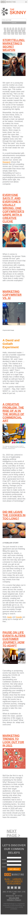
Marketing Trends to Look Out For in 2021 (13, 740)
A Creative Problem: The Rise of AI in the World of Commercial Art (13, 412)
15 (5, 33)
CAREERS (16, 879)
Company (5, 863)
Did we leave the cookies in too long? (14, 515)
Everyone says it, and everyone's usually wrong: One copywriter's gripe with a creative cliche (13, 208)
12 (16, 31)
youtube (19, 886)
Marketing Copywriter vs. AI (12, 295)
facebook (8, 886)
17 (13, 33)
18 (16, 33)
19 (20, 33)
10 (8, 31)
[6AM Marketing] (10, 2)
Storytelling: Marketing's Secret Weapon (14, 45)
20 (24, 33)
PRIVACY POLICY (14, 900)
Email (4, 867)
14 (24, 31)
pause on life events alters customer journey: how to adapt (14, 639)
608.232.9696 (14, 898)
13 (20, 31)
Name (4, 859)
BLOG (7, 879)
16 (9, 33)
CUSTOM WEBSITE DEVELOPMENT (14, 882)
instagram (12, 886)
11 (12, 31)
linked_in (15, 886)
